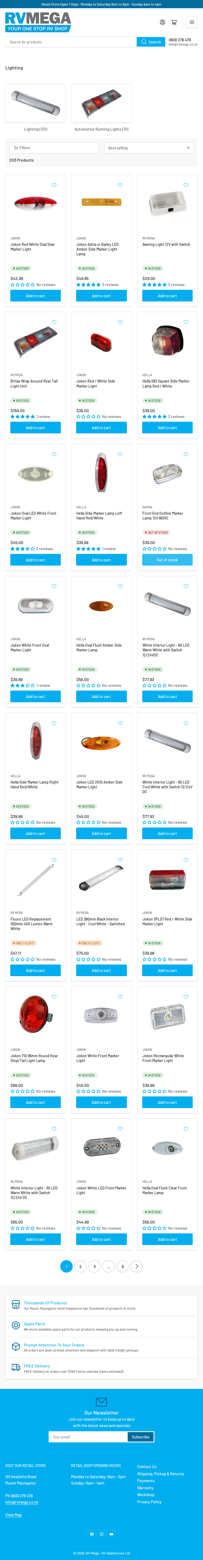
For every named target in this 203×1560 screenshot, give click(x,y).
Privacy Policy (149, 1501)
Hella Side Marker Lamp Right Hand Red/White (34, 784)
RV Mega (92, 1553)
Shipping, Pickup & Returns (160, 1473)
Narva (147, 507)
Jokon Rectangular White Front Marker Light (163, 1058)
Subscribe (140, 1436)
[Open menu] (192, 22)
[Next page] (136, 1266)
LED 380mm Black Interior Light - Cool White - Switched (100, 921)
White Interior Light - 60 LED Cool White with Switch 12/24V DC (167, 787)
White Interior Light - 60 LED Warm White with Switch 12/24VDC (166, 650)
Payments (145, 1480)
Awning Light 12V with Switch (166, 244)
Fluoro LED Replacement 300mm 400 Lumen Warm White (32, 924)
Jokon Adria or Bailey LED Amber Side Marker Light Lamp (97, 249)
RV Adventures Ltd (116, 1553)
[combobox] (85, 41)
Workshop (145, 1494)
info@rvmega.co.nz (21, 1502)
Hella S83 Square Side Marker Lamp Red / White (166, 383)
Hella (147, 375)
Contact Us (146, 1466)
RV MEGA (148, 238)
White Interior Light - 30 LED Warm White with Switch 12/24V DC (34, 1193)
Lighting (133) (35, 129)
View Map (13, 1514)
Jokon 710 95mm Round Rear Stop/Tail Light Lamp (34, 1058)
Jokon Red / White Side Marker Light (95, 383)
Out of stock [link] (167, 559)
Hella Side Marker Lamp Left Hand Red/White (99, 515)
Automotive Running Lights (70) (101, 129)
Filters (25, 147)
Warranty (145, 1487)
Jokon (15, 238)
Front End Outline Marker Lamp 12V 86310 (162, 515)
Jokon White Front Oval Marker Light (30, 647)
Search (155, 41)
